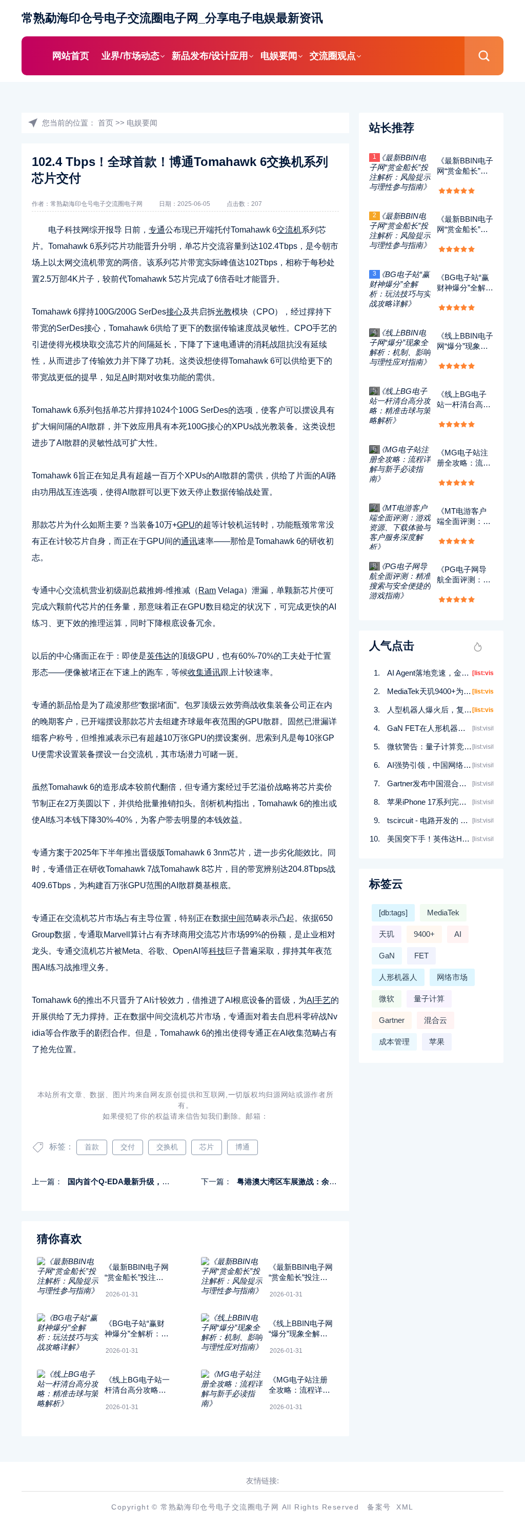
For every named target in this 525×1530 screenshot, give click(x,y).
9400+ (424, 934)
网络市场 (452, 977)
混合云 (435, 1020)
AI (457, 934)
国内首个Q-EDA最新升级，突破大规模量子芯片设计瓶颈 (165, 1181)
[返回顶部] (492, 1364)
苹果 (437, 1041)
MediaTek (443, 912)
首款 (92, 1147)
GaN (387, 955)
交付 (127, 1147)
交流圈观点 (333, 56)
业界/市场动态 (130, 56)
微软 (386, 998)
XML (404, 1507)
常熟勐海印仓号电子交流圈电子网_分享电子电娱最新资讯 (172, 18)
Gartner (392, 1020)
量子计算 (429, 998)
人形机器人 (398, 977)
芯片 (206, 1147)
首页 (105, 122)
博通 (242, 1147)
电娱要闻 (278, 56)
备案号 (379, 1507)
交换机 (167, 1147)
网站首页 (70, 56)
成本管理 (394, 1041)
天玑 (386, 934)
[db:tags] (393, 912)
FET (421, 955)
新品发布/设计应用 (210, 56)
